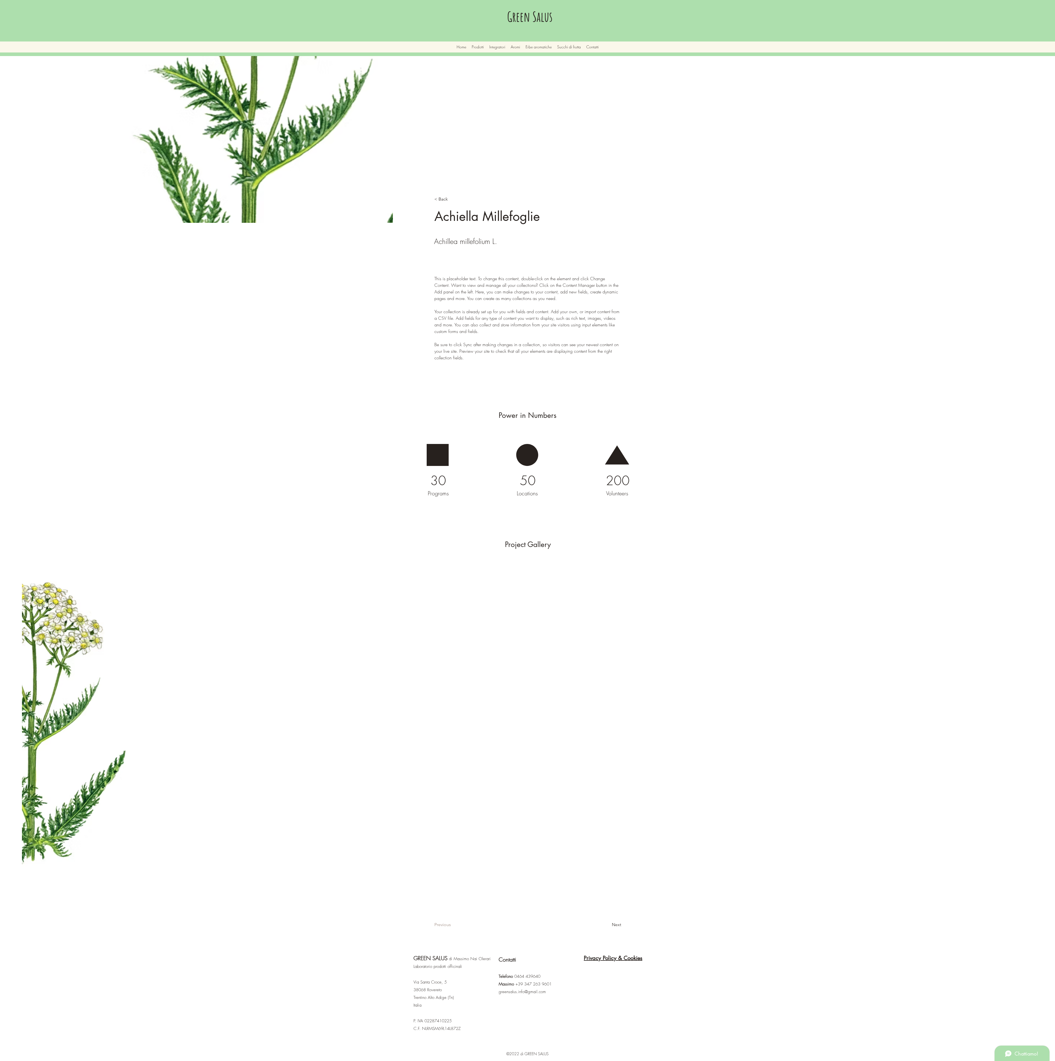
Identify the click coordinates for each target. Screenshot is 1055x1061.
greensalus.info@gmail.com (522, 992)
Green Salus (530, 16)
